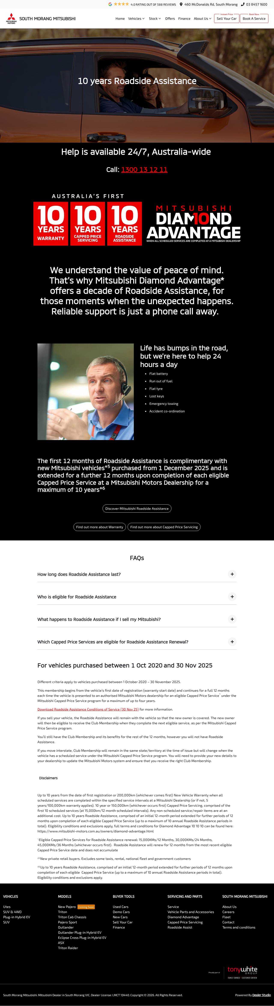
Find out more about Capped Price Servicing (164, 527)
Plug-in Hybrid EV (16, 917)
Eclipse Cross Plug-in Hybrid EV (82, 937)
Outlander (66, 927)
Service (173, 907)
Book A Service (254, 18)
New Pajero (67, 907)
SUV (6, 922)
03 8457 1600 (256, 4)
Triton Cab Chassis (72, 917)
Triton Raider (68, 948)
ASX (61, 943)
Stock (153, 18)
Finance (184, 18)
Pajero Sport (67, 922)
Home (120, 18)
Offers (170, 18)
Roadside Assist (180, 927)
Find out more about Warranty (99, 527)
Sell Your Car (227, 18)
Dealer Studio (261, 995)
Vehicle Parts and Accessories (191, 912)
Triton (62, 912)
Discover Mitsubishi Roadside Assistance (137, 508)
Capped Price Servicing (185, 922)
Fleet (226, 917)
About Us (201, 18)
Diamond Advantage (183, 917)
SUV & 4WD (12, 912)
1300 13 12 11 (144, 169)
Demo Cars (121, 912)
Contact (228, 922)
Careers (228, 912)
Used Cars (120, 907)
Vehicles (134, 18)
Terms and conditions (238, 927)
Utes (6, 907)
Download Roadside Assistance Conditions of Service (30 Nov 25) (88, 709)
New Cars (120, 917)
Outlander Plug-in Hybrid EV (79, 932)
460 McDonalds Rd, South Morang (211, 4)
